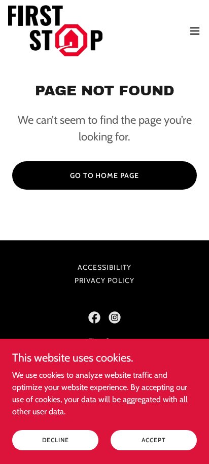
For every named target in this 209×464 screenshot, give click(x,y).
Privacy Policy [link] (104, 280)
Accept (153, 440)
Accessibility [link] (104, 267)
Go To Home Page (105, 175)
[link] (55, 30)
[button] (195, 31)
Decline (55, 440)
